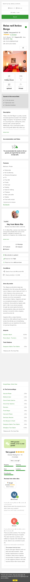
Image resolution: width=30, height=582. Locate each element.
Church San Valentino (8, 404)
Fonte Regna (6, 410)
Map (11, 39)
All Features (6, 204)
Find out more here (18, 574)
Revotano (5, 407)
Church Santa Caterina (9, 400)
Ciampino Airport (7, 334)
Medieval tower (7, 397)
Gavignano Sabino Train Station (11, 346)
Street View (14, 384)
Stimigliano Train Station (9, 427)
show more (6, 132)
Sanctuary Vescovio (8, 417)
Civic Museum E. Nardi (9, 421)
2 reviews (13, 35)
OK (15, 580)
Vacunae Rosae (7, 393)
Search (15, 17)
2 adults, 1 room (16, 12)
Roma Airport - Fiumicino (9, 338)
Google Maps (6, 384)
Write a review (14, 460)
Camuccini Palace (7, 414)
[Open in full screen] (25, 53)
